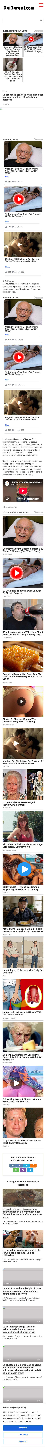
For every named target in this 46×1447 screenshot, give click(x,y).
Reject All (23, 1441)
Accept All (23, 1428)
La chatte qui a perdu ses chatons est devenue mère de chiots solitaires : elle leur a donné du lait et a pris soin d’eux (22, 1368)
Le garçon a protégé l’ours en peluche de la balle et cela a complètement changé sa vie (19, 1329)
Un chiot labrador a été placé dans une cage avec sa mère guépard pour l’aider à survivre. (22, 1291)
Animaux (6, 104)
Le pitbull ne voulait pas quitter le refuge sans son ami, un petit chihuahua (21, 1253)
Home (5, 91)
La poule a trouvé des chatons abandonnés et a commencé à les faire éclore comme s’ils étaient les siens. (22, 1213)
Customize (23, 1435)
